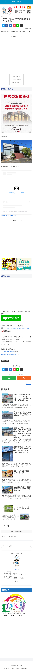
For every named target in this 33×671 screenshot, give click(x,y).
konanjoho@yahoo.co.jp (8, 354)
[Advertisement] (16, 54)
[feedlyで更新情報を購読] (9, 378)
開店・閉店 (5, 360)
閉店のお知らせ (17, 79)
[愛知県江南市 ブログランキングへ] (6, 332)
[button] (29, 546)
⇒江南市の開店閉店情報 (8, 215)
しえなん (16, 569)
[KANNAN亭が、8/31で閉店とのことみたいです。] (10, 25)
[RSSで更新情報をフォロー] (24, 378)
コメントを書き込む (16, 531)
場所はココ (16, 82)
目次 (14, 76)
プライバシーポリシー (16, 665)
